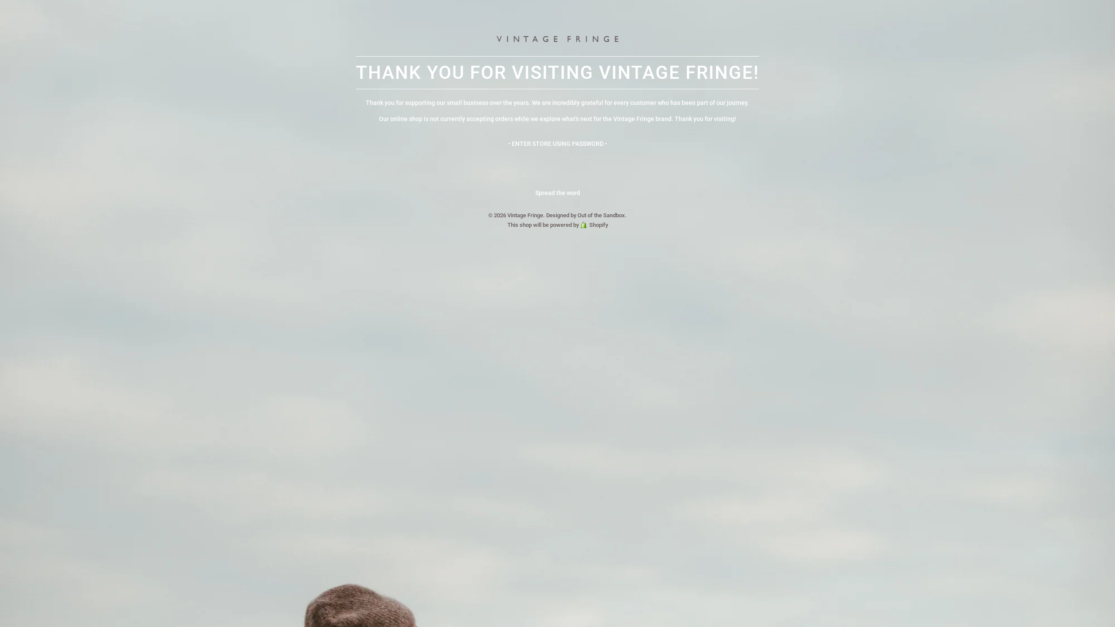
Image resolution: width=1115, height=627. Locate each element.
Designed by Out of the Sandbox (585, 215)
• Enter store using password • (557, 143)
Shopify (598, 225)
